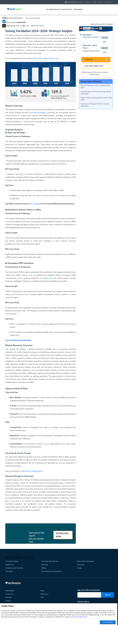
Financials (9, 571)
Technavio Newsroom (14, 18)
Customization (66, 9)
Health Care (9, 565)
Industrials (80, 565)
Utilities (43, 568)
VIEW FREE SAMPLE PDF (93, 66)
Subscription (78, 9)
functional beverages (37, 112)
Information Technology (85, 561)
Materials (44, 565)
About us (88, 2)
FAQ (100, 2)
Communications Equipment (51, 571)
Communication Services (14, 568)
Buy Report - (90, 36)
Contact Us (9, 594)
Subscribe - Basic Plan (90, 46)
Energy (79, 568)
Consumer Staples (32, 18)
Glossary (8, 597)
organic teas (48, 278)
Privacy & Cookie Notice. (80, 617)
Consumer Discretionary (49, 561)
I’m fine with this (107, 622)
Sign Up (107, 595)
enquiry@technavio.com (74, 2)
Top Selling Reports (53, 9)
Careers (8, 601)
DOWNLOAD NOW (62, 535)
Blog (94, 2)
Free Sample (34, 204)
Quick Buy (88, 59)
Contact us (107, 2)
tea (15, 47)
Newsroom (45, 594)
